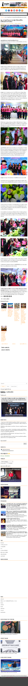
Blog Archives (14, 386)
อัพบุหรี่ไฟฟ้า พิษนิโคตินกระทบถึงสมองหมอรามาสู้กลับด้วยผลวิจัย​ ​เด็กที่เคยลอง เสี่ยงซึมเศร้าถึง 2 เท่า (3, 337)
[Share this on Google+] (7, 296)
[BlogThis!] (5, 299)
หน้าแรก (13, 343)
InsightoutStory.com (13, 675)
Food (2, 606)
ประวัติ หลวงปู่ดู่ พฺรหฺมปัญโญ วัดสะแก (13, 518)
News (2, 602)
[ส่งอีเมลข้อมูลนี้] (3, 299)
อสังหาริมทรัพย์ (3, 554)
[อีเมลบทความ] (1, 298)
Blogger (25, 675)
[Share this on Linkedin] (11, 296)
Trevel (2, 610)
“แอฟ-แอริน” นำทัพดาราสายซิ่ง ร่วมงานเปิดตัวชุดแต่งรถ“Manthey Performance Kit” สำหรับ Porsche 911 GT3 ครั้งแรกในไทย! (13, 400)
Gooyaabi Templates (9, 677)
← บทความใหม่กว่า (4, 343)
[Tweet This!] (6, 296)
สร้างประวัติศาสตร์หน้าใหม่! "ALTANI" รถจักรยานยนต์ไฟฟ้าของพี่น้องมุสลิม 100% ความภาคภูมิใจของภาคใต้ (13, 437)
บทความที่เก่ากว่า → (23, 343)
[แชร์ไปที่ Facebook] (7, 299)
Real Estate (3, 612)
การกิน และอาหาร (4, 544)
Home (2, 17)
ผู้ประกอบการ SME (4, 552)
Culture (2, 604)
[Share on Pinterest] (9, 296)
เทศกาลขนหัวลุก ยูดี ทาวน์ (3, 310)
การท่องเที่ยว (3, 546)
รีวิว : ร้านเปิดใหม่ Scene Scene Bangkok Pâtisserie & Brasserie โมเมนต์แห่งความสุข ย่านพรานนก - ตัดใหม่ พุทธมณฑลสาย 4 (16, 315)
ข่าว (1, 548)
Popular (3, 386)
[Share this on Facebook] (4, 296)
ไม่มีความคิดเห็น (18, 23)
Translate (10, 463)
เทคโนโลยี (3, 556)
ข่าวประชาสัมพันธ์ (4, 550)
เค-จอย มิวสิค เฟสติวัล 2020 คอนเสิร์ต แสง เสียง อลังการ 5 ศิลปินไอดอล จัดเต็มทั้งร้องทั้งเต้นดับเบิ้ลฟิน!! (16, 526)
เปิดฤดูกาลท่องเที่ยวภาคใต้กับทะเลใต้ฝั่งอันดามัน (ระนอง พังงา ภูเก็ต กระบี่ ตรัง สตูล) (10, 313)
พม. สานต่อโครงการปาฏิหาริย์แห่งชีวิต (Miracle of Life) (12, 20)
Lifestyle (2, 608)
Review (2, 542)
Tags (8, 386)
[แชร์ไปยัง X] (6, 299)
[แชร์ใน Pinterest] (8, 299)
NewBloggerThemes (23, 677)
